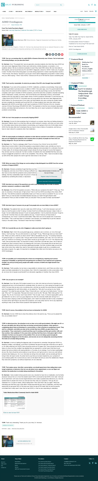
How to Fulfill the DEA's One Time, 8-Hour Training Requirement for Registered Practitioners (78, 139)
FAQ (2, 465)
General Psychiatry (10, 18)
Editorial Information (27, 30)
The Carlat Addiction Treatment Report (47, 465)
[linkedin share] (53, 54)
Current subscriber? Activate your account (49, 181)
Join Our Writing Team (75, 121)
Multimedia (28, 11)
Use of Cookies (53, 476)
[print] (59, 54)
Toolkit (48, 11)
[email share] (56, 54)
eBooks (16, 467)
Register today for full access (49, 176)
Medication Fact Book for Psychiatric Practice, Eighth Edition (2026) (87, 66)
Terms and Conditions (26, 476)
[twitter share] (46, 54)
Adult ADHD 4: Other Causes (82, 112)
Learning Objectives (14, 30)
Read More (80, 100)
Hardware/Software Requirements (67, 476)
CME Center (18, 11)
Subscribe (91, 11)
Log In (81, 11)
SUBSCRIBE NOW (82, 29)
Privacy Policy (35, 476)
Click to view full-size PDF (11, 412)
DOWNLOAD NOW (82, 54)
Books (16, 465)
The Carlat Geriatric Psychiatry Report (46, 469)
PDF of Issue (38, 30)
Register (86, 11)
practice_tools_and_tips (18, 428)
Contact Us (3, 467)
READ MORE (85, 77)
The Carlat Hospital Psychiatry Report (46, 467)
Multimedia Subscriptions (20, 463)
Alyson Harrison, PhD (16, 24)
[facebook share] (50, 54)
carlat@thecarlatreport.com (70, 461)
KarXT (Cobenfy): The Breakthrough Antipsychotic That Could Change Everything (85, 93)
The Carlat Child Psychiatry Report (46, 463)
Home (4, 11)
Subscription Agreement (43, 476)
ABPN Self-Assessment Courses (22, 469)
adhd (9, 428)
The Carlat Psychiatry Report (44, 461)
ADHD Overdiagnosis (75, 49)
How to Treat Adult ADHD (76, 46)
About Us (3, 462)
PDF (62, 54)
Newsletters (39, 11)
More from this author (23, 443)
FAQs (55, 11)
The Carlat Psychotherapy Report (45, 470)
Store (10, 11)
